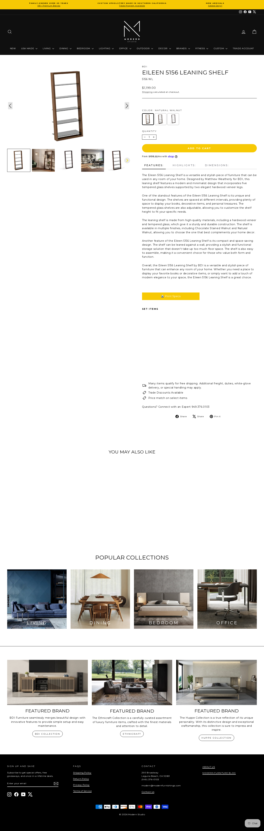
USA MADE (28, 48)
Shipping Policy (82, 772)
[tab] (154, 165)
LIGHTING (105, 48)
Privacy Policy (81, 784)
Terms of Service (82, 791)
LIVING (47, 48)
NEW (13, 48)
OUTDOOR (143, 48)
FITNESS (200, 48)
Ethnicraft (132, 733)
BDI (144, 66)
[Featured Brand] (47, 682)
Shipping (147, 92)
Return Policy (81, 778)
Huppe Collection (216, 737)
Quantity (149, 131)
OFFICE (124, 48)
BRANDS (181, 48)
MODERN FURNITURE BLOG (219, 773)
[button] (18, 160)
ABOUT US (208, 767)
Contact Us (148, 791)
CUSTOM (219, 48)
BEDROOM (84, 48)
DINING (64, 48)
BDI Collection (47, 733)
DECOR (163, 48)
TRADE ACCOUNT (243, 48)
